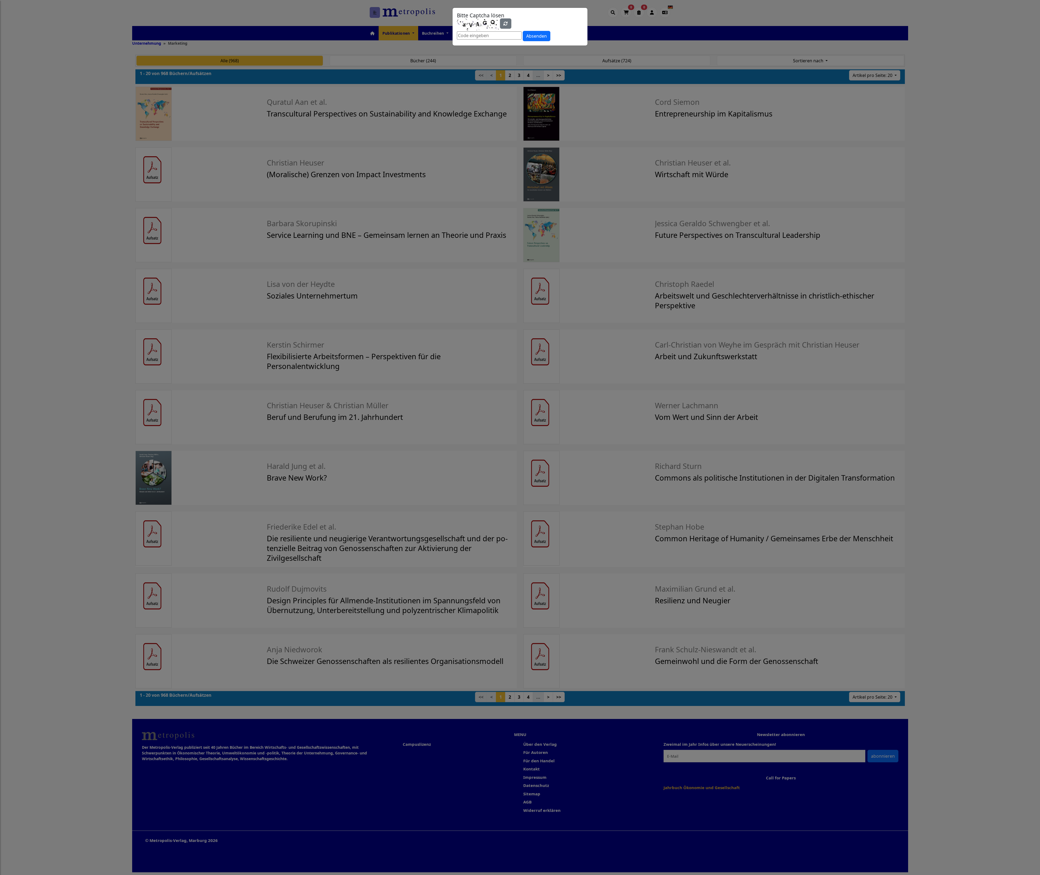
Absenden (536, 36)
